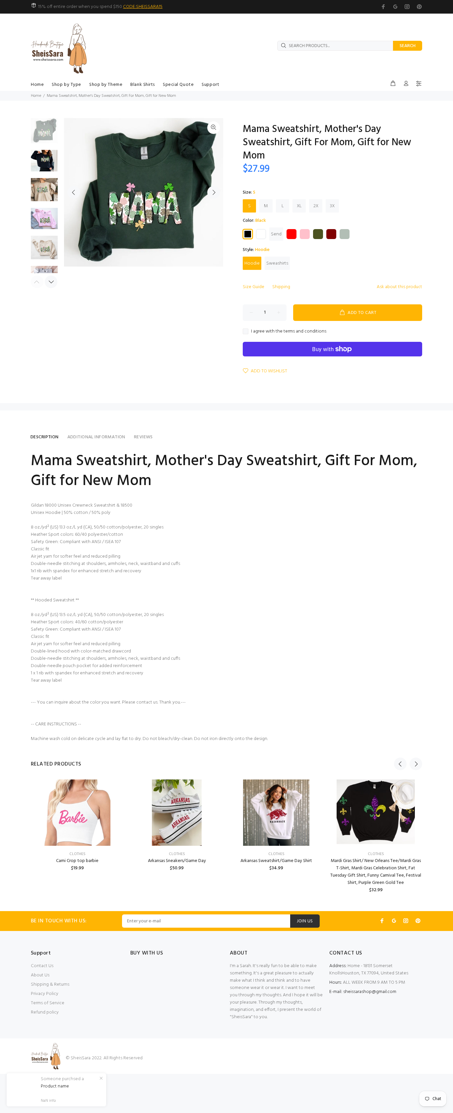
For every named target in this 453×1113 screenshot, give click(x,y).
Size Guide (253, 287)
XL (299, 206)
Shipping (281, 287)
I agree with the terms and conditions (288, 331)
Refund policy (45, 1012)
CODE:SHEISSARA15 (142, 7)
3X (332, 206)
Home (36, 96)
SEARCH (408, 46)
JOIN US (305, 921)
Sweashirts (277, 263)
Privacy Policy (44, 994)
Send (276, 234)
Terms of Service (47, 1003)
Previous (73, 192)
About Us (40, 975)
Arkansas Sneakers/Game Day (177, 861)
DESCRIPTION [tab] (45, 437)
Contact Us (42, 966)
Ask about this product (399, 287)
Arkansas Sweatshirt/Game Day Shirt (276, 861)
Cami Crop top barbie (77, 861)
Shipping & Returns (50, 984)
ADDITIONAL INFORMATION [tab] (96, 437)
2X (315, 206)
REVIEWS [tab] (143, 437)
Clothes (77, 854)
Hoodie (252, 263)
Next (213, 192)
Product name (55, 1086)
